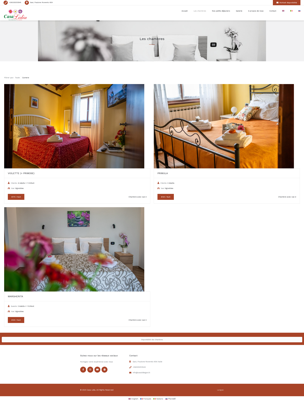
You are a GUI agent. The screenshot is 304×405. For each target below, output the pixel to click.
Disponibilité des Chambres (152, 340)
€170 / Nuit (16, 197)
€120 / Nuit (165, 197)
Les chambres (200, 11)
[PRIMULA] (227, 126)
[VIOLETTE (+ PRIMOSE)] (77, 126)
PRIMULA (162, 173)
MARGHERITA (15, 296)
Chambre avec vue (137, 197)
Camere (25, 78)
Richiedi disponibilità (288, 3)
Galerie (239, 11)
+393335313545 (15, 2)
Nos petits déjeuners (221, 11)
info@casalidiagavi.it (141, 373)
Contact (272, 11)
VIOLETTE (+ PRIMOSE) (21, 173)
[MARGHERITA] (77, 249)
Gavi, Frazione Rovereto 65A (41, 2)
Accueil (185, 11)
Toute (17, 78)
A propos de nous (256, 11)
